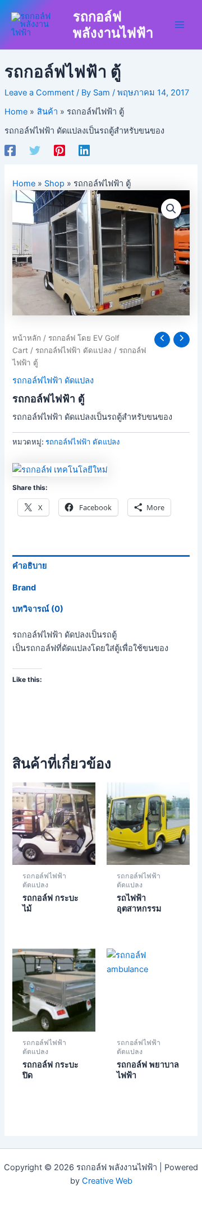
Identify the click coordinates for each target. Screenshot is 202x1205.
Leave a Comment (39, 93)
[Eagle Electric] (60, 469)
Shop (54, 183)
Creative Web (107, 1181)
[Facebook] (10, 150)
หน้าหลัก (26, 337)
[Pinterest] (59, 150)
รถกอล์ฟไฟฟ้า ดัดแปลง (73, 350)
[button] (171, 209)
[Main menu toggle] (179, 24)
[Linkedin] (84, 150)
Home (23, 183)
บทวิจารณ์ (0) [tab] (37, 609)
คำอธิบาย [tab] (29, 566)
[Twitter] (34, 150)
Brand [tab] (24, 588)
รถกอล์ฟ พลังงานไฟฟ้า (113, 24)
